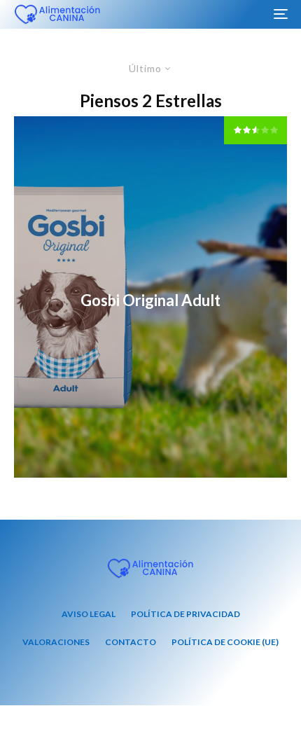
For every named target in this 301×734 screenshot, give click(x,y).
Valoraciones (56, 642)
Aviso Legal (88, 614)
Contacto (130, 642)
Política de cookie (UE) (225, 642)
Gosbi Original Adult (150, 300)
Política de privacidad (185, 614)
